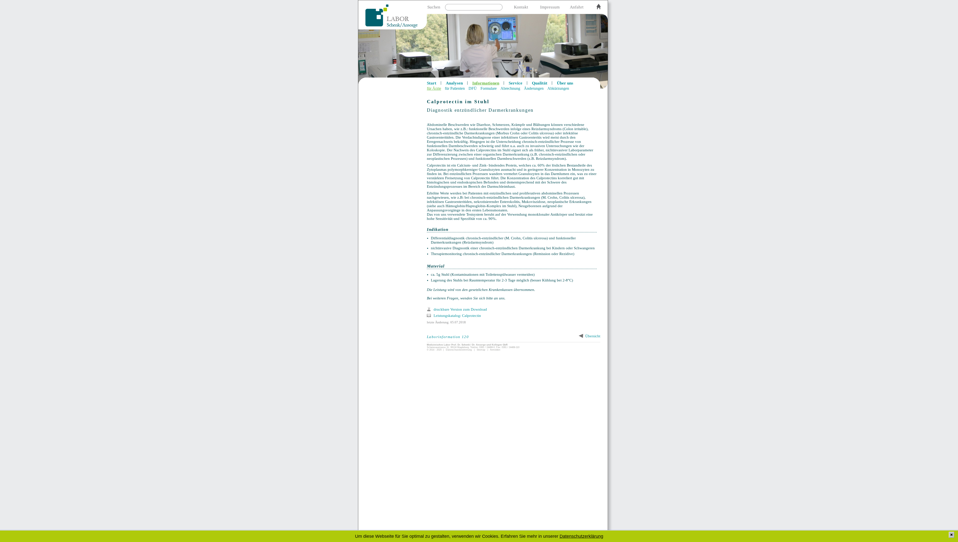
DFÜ (473, 88)
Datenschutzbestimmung (459, 350)
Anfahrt (577, 7)
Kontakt (521, 7)
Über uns (565, 83)
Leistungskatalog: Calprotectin (457, 316)
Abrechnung (510, 88)
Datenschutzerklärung (581, 536)
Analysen (454, 83)
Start (431, 83)
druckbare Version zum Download (460, 309)
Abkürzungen (558, 88)
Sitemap (481, 350)
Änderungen (534, 88)
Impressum (550, 7)
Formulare (488, 88)
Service (515, 83)
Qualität (539, 83)
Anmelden (495, 350)
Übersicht (592, 336)
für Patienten (455, 88)
